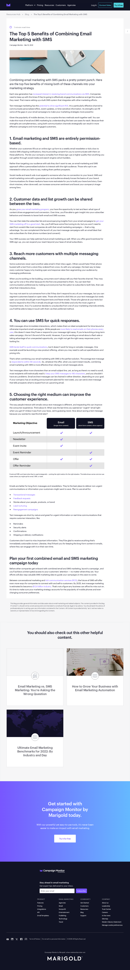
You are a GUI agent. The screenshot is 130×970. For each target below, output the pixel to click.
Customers (61, 5)
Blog (27, 14)
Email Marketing (66, 899)
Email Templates (43, 915)
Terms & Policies (34, 939)
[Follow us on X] (17, 939)
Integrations (41, 909)
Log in (94, 5)
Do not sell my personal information (53, 939)
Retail (61, 906)
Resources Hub (13, 14)
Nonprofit (62, 909)
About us (105, 902)
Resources (49, 5)
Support (83, 915)
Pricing (40, 5)
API (38, 912)
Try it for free (65, 838)
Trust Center (106, 909)
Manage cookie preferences (112, 925)
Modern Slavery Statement (111, 922)
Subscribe (81, 891)
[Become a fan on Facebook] (21, 939)
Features (40, 902)
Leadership (106, 906)
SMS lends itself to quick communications (28, 347)
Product (41, 899)
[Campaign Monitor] (52, 870)
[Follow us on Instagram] (26, 939)
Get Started (84, 902)
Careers (105, 912)
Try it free (119, 5)
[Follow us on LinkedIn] (12, 939)
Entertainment (64, 912)
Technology (63, 918)
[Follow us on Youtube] (7, 939)
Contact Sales (105, 5)
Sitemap (105, 918)
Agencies (71, 5)
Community (85, 899)
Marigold (62, 952)
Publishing (62, 915)
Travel (61, 922)
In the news (106, 915)
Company (106, 899)
